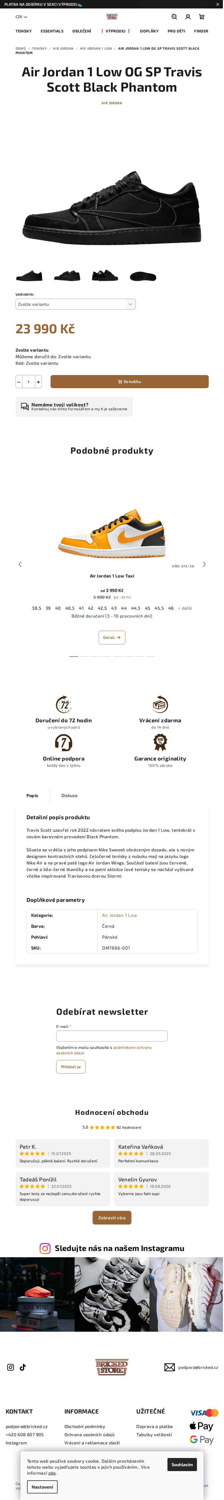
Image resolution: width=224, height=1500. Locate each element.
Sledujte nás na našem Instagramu (119, 1248)
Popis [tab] (32, 795)
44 (124, 607)
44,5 (136, 607)
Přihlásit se (71, 1066)
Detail (108, 637)
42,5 (102, 607)
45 (148, 607)
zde (52, 1472)
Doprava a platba (154, 1426)
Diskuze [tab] (69, 795)
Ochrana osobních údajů (89, 1434)
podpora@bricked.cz (198, 1367)
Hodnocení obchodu (112, 1112)
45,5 (159, 607)
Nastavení (42, 1486)
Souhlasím (182, 1464)
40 (58, 607)
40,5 (70, 607)
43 (114, 607)
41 (81, 607)
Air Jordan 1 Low (119, 915)
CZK (19, 16)
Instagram (16, 1442)
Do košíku (132, 381)
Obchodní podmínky (84, 1426)
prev (20, 564)
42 (90, 607)
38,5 (36, 607)
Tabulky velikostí (154, 1434)
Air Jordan (112, 103)
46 (171, 607)
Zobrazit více (112, 1217)
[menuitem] (23, 31)
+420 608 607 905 (25, 1434)
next (204, 564)
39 (48, 607)
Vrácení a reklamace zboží (92, 1442)
